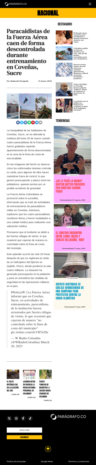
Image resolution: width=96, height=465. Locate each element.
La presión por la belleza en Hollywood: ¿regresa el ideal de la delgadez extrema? (81, 105)
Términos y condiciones (78, 461)
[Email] (40, 122)
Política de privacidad (16, 461)
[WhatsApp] (29, 122)
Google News (47, 461)
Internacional (69, 307)
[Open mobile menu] (90, 4)
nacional (48, 13)
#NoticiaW (18, 292)
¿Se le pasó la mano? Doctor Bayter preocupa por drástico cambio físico (70, 186)
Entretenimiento (66, 200)
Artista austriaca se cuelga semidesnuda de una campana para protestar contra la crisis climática (70, 291)
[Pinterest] (33, 122)
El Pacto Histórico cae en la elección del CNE (13, 386)
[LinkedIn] (25, 122)
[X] (22, 122)
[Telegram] (37, 122)
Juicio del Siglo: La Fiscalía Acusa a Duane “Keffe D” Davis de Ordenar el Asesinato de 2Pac (80, 89)
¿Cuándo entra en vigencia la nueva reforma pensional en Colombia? (29, 387)
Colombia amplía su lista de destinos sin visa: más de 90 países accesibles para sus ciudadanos (81, 53)
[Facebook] (18, 122)
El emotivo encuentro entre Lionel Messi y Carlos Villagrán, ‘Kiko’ (70, 236)
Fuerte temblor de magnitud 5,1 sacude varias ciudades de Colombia (45, 389)
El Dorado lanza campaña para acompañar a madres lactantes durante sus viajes (81, 37)
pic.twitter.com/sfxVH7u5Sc (29, 332)
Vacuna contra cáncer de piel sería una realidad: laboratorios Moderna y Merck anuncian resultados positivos (81, 71)
